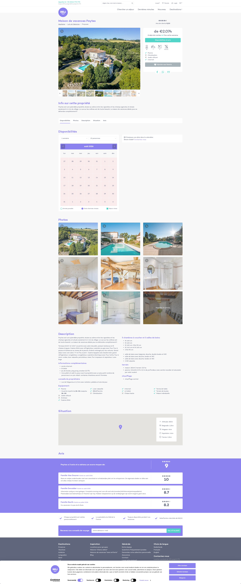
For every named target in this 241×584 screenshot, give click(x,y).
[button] (180, 3)
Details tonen (144, 580)
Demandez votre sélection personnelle (136, 552)
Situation (96, 121)
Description (86, 121)
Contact (125, 558)
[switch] (98, 580)
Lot (59, 560)
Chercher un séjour (125, 9)
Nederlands (158, 547)
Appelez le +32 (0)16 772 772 (69, 2)
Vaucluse (61, 550)
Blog (91, 555)
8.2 (166, 505)
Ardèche (61, 552)
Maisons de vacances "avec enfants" (103, 552)
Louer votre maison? (129, 560)
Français (157, 550)
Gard (60, 558)
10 (166, 479)
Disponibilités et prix (163, 40)
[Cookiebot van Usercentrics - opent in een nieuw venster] (55, 580)
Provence (61, 547)
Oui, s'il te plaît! (173, 531)
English (156, 552)
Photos (76, 121)
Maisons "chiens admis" (98, 550)
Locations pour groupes (99, 547)
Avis (104, 121)
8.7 (166, 492)
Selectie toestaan (182, 572)
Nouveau (162, 9)
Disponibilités (65, 121)
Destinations (175, 9)
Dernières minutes (146, 9)
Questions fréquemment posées (134, 550)
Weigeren (182, 578)
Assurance (126, 555)
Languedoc (62, 555)
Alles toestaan (182, 565)
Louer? (157, 3)
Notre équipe (127, 547)
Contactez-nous (140, 140)
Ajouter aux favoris (164, 65)
